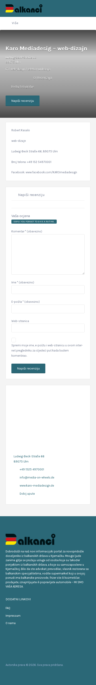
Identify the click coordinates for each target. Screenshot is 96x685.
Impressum (13, 615)
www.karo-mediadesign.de (37, 485)
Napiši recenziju (22, 101)
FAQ (8, 608)
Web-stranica (20, 321)
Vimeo (31, 673)
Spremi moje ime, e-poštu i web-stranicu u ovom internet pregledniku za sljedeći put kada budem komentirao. (47, 350)
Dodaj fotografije (22, 86)
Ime (22, 282)
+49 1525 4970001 (32, 469)
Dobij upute (27, 493)
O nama (11, 623)
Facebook (10, 673)
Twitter (17, 673)
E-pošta (25, 301)
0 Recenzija (42, 78)
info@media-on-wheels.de (37, 477)
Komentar (26, 231)
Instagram (24, 673)
